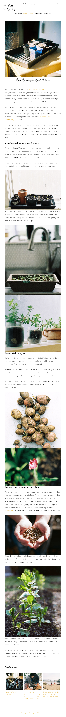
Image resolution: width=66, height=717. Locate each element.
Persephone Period (36, 90)
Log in (43, 713)
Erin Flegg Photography (9, 6)
